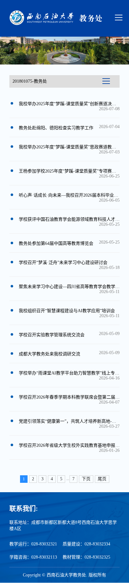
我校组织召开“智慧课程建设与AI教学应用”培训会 (67, 310)
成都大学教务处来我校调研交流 (49, 354)
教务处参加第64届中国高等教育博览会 (56, 243)
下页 (86, 479)
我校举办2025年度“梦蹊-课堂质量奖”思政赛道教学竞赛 (72, 147)
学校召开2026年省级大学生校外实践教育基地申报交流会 (73, 445)
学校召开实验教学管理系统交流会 (52, 335)
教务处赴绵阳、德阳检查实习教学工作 (56, 128)
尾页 (102, 479)
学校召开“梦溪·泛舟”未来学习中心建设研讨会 (63, 262)
